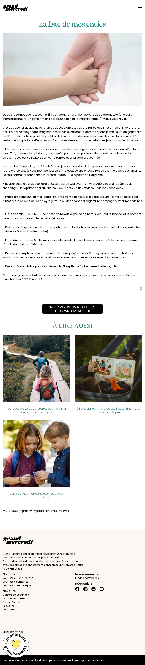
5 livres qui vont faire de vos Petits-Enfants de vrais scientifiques (108, 410)
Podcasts (8, 606)
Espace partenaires (87, 578)
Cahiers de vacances (16, 595)
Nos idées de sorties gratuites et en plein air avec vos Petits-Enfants (36, 410)
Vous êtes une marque (17, 585)
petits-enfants (46, 511)
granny (27, 511)
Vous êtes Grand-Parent (18, 578)
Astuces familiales (14, 598)
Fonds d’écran (11, 602)
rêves (65, 511)
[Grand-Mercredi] (15, 7)
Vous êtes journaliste (15, 581)
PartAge (80, 660)
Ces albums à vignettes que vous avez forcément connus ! (36, 495)
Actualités (9, 609)
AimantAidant (95, 660)
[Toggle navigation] (139, 7)
